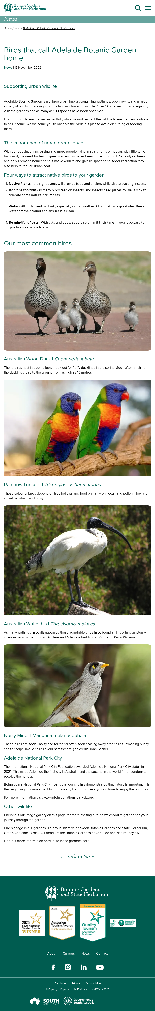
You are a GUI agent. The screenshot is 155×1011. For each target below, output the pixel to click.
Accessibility (93, 983)
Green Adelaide (16, 832)
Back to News (80, 857)
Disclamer (60, 983)
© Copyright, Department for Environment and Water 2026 (77, 989)
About (51, 953)
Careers (69, 953)
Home (8, 29)
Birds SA (36, 832)
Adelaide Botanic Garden (23, 101)
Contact (102, 953)
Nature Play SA (127, 832)
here (85, 840)
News (85, 953)
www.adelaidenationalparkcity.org (68, 797)
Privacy (76, 983)
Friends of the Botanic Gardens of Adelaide (76, 832)
